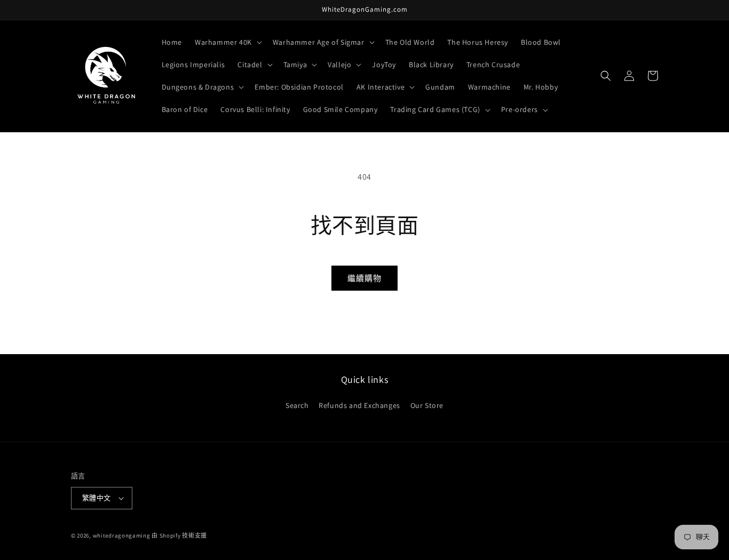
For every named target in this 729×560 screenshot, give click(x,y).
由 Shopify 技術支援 (179, 535)
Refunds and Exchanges (359, 405)
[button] (227, 42)
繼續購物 (364, 278)
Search (297, 405)
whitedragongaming (121, 535)
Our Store (426, 405)
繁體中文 (96, 497)
